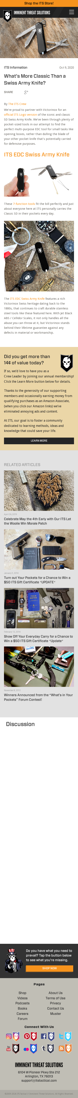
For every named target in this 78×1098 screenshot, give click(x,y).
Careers (22, 1013)
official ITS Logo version (20, 114)
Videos (22, 998)
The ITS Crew (17, 104)
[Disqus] (39, 779)
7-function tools (24, 204)
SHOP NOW (49, 968)
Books (22, 1008)
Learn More (39, 441)
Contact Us (55, 1008)
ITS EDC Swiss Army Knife (36, 154)
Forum (22, 1018)
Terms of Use (55, 998)
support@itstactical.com (39, 1080)
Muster (55, 1013)
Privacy (55, 1003)
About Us (56, 993)
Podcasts (22, 1003)
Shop (22, 993)
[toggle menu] (71, 12)
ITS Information (15, 67)
